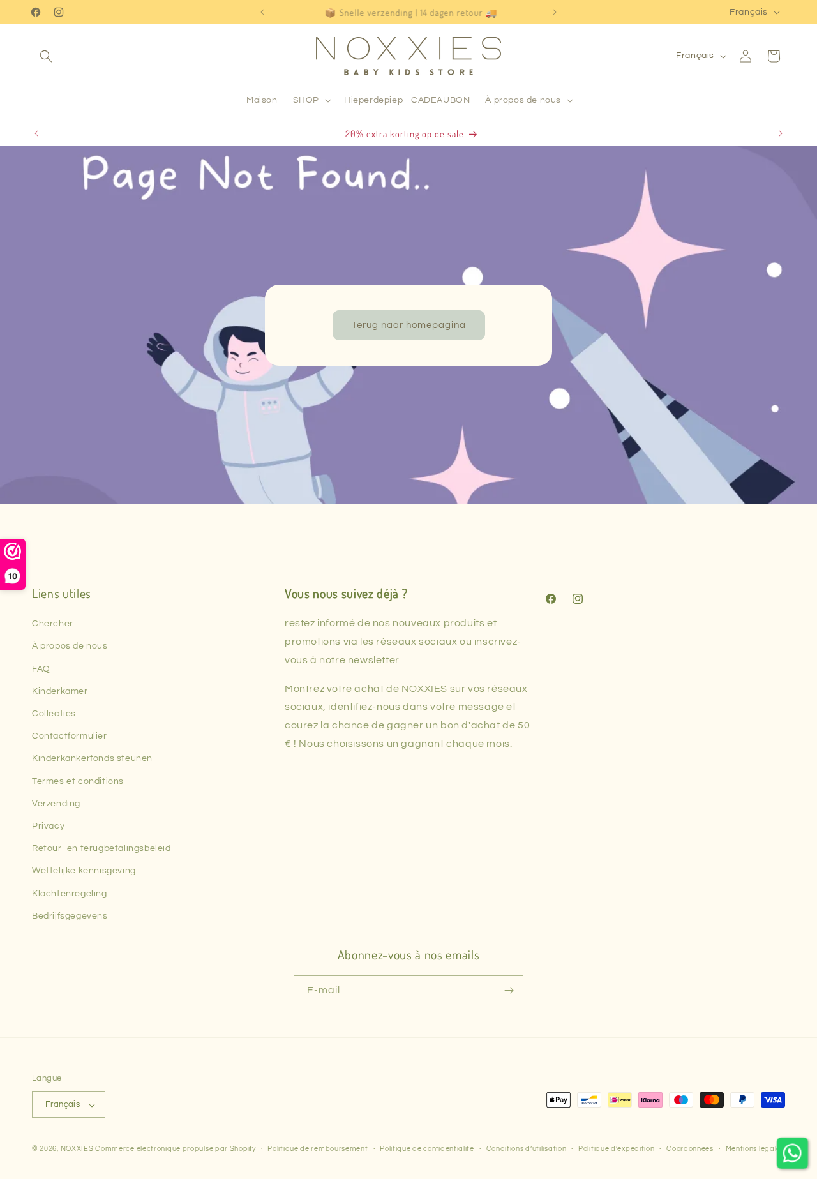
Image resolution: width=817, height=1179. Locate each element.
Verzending (56, 803)
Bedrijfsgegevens (70, 916)
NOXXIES (78, 1149)
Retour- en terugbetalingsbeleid (101, 848)
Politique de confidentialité (427, 1148)
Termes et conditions (78, 781)
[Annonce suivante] (555, 12)
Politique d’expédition (616, 1148)
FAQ (41, 669)
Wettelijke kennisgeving (84, 870)
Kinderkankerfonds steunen (92, 758)
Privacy (48, 826)
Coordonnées (690, 1148)
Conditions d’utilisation (526, 1148)
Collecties (54, 713)
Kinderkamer (60, 691)
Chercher (52, 623)
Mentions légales (755, 1148)
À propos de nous (70, 646)
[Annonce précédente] (262, 12)
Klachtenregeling (69, 893)
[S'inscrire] (509, 990)
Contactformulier (69, 736)
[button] (46, 56)
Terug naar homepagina (409, 324)
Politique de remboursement (317, 1148)
